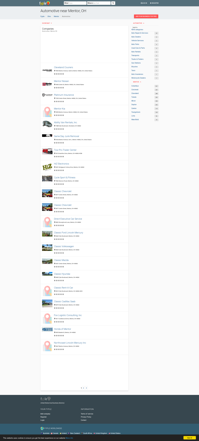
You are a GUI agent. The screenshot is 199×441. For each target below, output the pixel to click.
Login (42, 420)
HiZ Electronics (61, 163)
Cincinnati (134, 90)
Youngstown (135, 112)
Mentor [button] (136, 82)
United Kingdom (101, 433)
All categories (138, 30)
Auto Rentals (136, 52)
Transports (135, 55)
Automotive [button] (137, 23)
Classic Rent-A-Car (63, 287)
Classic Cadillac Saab (64, 301)
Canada (55, 433)
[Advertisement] (80, 48)
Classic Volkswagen (64, 246)
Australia (46, 433)
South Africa (87, 433)
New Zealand (75, 433)
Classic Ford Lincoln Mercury (68, 232)
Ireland (64, 433)
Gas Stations (136, 63)
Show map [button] (46, 23)
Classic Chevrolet (63, 191)
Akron (133, 101)
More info (69, 438)
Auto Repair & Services (139, 33)
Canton (133, 108)
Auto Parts (135, 44)
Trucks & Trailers (137, 59)
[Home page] (44, 3)
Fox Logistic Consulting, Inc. (68, 315)
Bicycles (134, 67)
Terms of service (87, 414)
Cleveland (135, 93)
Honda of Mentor (62, 329)
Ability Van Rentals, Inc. (65, 122)
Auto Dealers (136, 37)
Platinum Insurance (64, 95)
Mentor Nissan (61, 81)
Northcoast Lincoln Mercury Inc (70, 342)
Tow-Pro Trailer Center (65, 150)
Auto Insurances (137, 74)
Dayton (134, 105)
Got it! (189, 437)
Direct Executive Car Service (68, 218)
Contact (83, 420)
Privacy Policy (86, 417)
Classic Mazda (61, 260)
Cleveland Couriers (63, 67)
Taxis (133, 70)
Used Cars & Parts (138, 48)
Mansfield (135, 120)
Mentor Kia (59, 108)
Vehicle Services (137, 41)
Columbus (135, 86)
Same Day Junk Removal (66, 136)
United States (115, 433)
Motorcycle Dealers (138, 78)
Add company (45, 414)
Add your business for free (146, 16)
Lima (133, 116)
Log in (144, 3)
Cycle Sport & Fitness (64, 177)
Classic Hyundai (62, 274)
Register (155, 3)
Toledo (133, 97)
